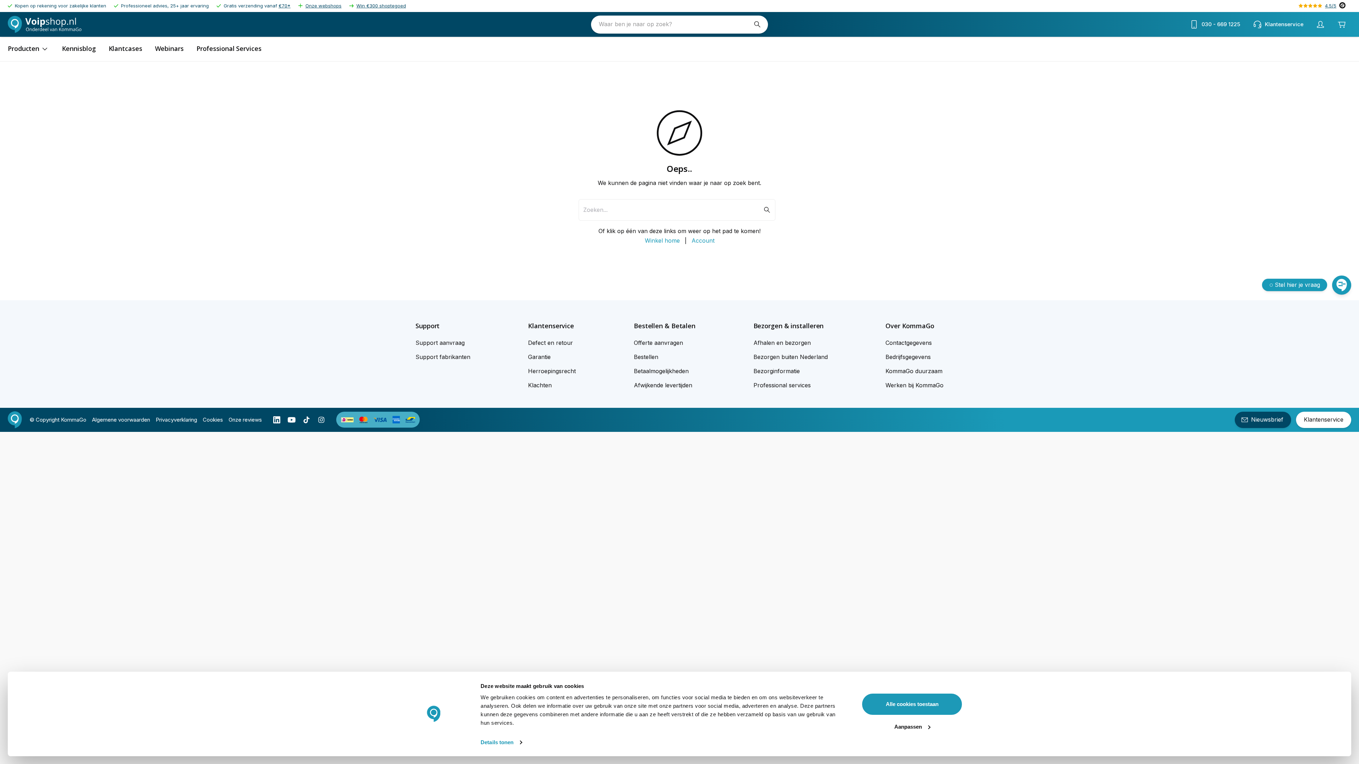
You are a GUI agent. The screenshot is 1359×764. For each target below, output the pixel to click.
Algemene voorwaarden (121, 419)
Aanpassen (908, 727)
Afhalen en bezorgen (782, 342)
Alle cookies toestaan (912, 704)
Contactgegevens (908, 342)
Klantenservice (1323, 419)
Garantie (539, 356)
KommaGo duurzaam (913, 371)
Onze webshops (323, 5)
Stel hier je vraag (1297, 284)
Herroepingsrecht (552, 371)
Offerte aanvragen (658, 342)
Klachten (540, 385)
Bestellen (646, 356)
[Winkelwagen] (1341, 24)
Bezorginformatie (776, 371)
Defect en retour (550, 342)
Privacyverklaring (176, 419)
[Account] (1320, 24)
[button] (442, 326)
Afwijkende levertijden (663, 385)
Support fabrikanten (442, 356)
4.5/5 (1330, 5)
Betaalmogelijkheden (661, 371)
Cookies (213, 419)
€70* (285, 5)
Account (703, 240)
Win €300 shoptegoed (381, 5)
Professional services (782, 385)
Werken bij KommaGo (914, 385)
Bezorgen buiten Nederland (790, 356)
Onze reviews (245, 419)
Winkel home (662, 240)
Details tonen (497, 742)
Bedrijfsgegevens (908, 356)
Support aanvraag (440, 342)
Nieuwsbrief (1267, 419)
